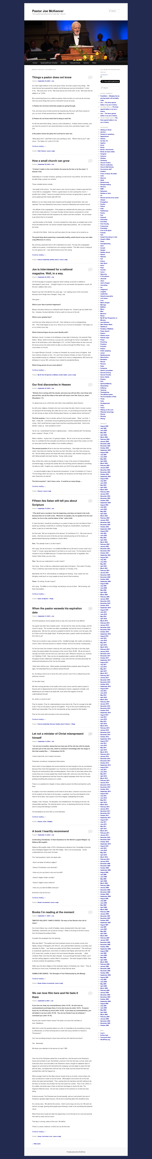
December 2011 (105, 811)
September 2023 (105, 503)
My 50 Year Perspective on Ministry (48, 375)
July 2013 (103, 769)
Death (102, 180)
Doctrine (103, 187)
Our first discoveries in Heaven (51, 384)
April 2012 (103, 802)
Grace (102, 241)
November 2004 (105, 997)
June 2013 (103, 772)
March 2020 (104, 594)
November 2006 (105, 944)
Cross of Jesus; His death (108, 174)
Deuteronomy (104, 182)
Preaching (103, 342)
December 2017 (105, 654)
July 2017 (103, 664)
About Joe (64, 63)
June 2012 (103, 798)
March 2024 (104, 490)
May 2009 (103, 879)
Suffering (103, 388)
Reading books (105, 355)
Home (102, 265)
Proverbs (103, 346)
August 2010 (104, 846)
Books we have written (107, 152)
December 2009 (105, 863)
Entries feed (104, 1035)
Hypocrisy (103, 274)
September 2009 (105, 870)
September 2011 (105, 817)
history (102, 261)
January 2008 (104, 914)
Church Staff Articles (107, 167)
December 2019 (105, 601)
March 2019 (104, 621)
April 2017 (103, 671)
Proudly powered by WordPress (76, 1152)
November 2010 (105, 839)
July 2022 (103, 533)
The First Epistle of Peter (108, 397)
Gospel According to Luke (108, 237)
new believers (104, 322)
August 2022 (104, 531)
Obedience (103, 327)
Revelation (103, 359)
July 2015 (103, 717)
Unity (102, 405)
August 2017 (104, 662)
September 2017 (105, 660)
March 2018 (104, 647)
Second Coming (105, 373)
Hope (102, 268)
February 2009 (104, 885)
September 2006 (105, 949)
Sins (101, 381)
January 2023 (104, 520)
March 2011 (104, 831)
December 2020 (105, 575)
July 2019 (103, 612)
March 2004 (104, 1014)
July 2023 (103, 507)
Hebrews (103, 257)
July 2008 (103, 901)
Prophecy (103, 344)
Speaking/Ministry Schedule (49, 63)
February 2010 (104, 859)
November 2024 (105, 472)
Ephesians (103, 191)
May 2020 (103, 590)
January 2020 (104, 599)
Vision (102, 408)
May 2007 (103, 931)
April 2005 (103, 986)
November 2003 (105, 1023)
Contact (35, 63)
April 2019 (103, 619)
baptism (103, 143)
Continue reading (38, 146)
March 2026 (104, 437)
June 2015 (103, 719)
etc (101, 195)
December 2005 (105, 968)
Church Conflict (105, 163)
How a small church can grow (50, 161)
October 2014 (104, 737)
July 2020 (103, 586)
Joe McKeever (104, 74)
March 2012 (104, 804)
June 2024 (103, 483)
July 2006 (103, 953)
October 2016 (104, 684)
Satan (39, 599)
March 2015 (104, 726)
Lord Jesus (45, 1136)
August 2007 (104, 925)
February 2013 (104, 780)
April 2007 (103, 933)
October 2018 (104, 632)
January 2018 (104, 651)
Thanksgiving (104, 392)
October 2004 (104, 999)
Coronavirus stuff (105, 169)
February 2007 (104, 938)
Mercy (102, 309)
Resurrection (104, 357)
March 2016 (104, 699)
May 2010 (103, 852)
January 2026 (104, 441)
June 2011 (103, 824)
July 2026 (103, 428)
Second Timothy (105, 375)
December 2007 (105, 916)
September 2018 (105, 634)
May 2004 (103, 1010)
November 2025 (105, 446)
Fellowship (103, 219)
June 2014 (103, 745)
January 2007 (104, 940)
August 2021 (104, 557)
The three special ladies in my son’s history (109, 109)
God (101, 235)
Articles (102, 139)
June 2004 (103, 1008)
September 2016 (105, 686)
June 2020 (103, 588)
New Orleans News (106, 324)
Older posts (36, 1144)
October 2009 (104, 868)
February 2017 (104, 675)
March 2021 (104, 568)
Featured (103, 217)
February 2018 (104, 649)
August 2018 (104, 636)
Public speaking (105, 351)
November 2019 (105, 603)
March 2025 (104, 463)
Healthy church (54, 259)
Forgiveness (104, 226)
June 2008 (103, 903)
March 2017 (104, 673)
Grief (102, 246)
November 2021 (105, 551)
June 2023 (103, 509)
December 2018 (105, 627)
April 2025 (103, 461)
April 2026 (103, 435)
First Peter (103, 222)
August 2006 (104, 951)
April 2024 (103, 487)
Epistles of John (105, 193)
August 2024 (104, 479)
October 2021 (104, 553)
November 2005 (105, 971)
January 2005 (104, 992)
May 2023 (103, 511)
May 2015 (103, 721)
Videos (94, 63)
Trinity (102, 399)
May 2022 (103, 538)
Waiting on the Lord (106, 410)
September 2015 (105, 713)
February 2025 (104, 465)
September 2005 (105, 975)
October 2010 (104, 842)
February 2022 (104, 544)
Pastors (43, 151)
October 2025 (104, 448)
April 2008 (103, 907)
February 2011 (104, 833)
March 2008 (104, 909)
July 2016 (103, 691)
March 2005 (104, 988)
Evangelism (104, 202)
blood (102, 145)
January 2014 (104, 756)
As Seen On (104, 141)
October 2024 (104, 474)
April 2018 (103, 645)
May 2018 (103, 643)
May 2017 (103, 669)
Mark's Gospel (105, 303)
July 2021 (103, 560)
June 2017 (103, 667)
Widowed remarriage (107, 412)
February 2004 (104, 1017)
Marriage (103, 305)
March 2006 (104, 962)
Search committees (106, 370)
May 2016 (103, 695)
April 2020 (103, 592)
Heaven (40, 491)
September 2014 (105, 739)
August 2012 (104, 793)
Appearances (104, 136)
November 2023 (105, 498)
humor (102, 272)
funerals (103, 233)
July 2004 (103, 1006)
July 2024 (103, 481)
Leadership (104, 294)
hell (101, 259)
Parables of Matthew (106, 329)
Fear (101, 215)
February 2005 (104, 990)
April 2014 (103, 750)
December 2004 (105, 995)
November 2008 (105, 892)
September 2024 (105, 476)
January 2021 (104, 573)
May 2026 (103, 433)
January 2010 (104, 861)
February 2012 (104, 807)
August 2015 (104, 715)
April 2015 (103, 723)
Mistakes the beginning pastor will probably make (110, 98)
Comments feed (105, 1037)
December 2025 (105, 444)
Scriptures (45, 599)
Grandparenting (105, 244)
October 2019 (104, 605)
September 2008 (105, 896)
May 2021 (103, 564)
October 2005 (104, 973)
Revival (102, 362)
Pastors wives (104, 335)
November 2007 (105, 918)
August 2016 (104, 688)
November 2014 (105, 734)
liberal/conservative (106, 296)
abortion (103, 132)
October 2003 (104, 1025)
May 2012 (103, 800)
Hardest (102, 250)
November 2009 (105, 866)
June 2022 (103, 535)
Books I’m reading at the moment (53, 912)
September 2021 (105, 555)
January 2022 (104, 546)
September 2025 (105, 450)
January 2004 (104, 1019)
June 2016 (103, 693)
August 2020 (104, 584)
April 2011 (103, 828)
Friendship (103, 228)
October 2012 (104, 789)
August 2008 (104, 898)
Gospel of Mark (105, 239)
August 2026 (104, 426)
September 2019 (105, 608)
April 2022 (103, 540)
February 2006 (104, 964)
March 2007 (104, 936)
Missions (103, 314)
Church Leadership (43, 259)
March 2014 (104, 752)
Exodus (102, 204)
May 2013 (103, 774)
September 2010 (105, 844)
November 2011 (105, 813)
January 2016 (104, 704)
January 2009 (104, 887)
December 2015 (105, 706)
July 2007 (103, 927)
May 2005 (103, 984)
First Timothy (104, 224)
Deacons (52, 724)
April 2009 (103, 881)
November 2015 (105, 708)
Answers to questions (107, 134)
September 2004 (105, 1001)
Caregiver (103, 154)
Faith (39, 151)
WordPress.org (105, 1039)
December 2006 (105, 942)
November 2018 (105, 629)
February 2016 (104, 702)
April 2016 (103, 697)
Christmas (103, 160)
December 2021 (105, 549)
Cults (102, 176)
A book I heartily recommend (50, 831)
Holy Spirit (103, 263)
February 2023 (104, 518)
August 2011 (104, 820)
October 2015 (104, 710)
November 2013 (105, 761)
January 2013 (104, 783)
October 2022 (104, 527)
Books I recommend (44, 902)
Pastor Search (104, 331)
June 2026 (103, 430)
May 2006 (103, 957)
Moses (102, 316)
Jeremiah (103, 279)
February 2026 (104, 439)
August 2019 (104, 610)
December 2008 (105, 890)
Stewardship (104, 386)
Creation (103, 171)
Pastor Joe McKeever (48, 11)
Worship (103, 416)
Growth (102, 248)
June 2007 (103, 929)
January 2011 (104, 835)
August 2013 (104, 767)
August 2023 (104, 505)
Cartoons (86, 63)
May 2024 (103, 485)
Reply (51, 599)
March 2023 (104, 516)
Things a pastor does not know (51, 77)
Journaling (103, 285)
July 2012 (103, 796)
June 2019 (103, 614)
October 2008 (104, 894)
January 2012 (104, 809)
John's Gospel (105, 283)
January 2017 (104, 678)
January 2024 (104, 494)
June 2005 (103, 982)
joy (101, 287)
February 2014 (104, 754)
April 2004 (103, 1012)
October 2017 (104, 658)
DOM (102, 189)
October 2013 (104, 763)
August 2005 (104, 977)
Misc (101, 311)
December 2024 (105, 470)
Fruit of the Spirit (105, 230)
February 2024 (104, 492)
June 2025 (103, 457)
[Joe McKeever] (101, 77)
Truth (44, 821)
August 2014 (104, 741)
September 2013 (105, 765)
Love (50, 1136)
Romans (103, 364)
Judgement (104, 289)
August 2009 (104, 872)
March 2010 (104, 857)
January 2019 (104, 625)
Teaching (103, 390)
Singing (102, 379)
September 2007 (105, 922)
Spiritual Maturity (105, 384)
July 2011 (103, 822)
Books (40, 983)
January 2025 (104, 468)
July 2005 (103, 979)
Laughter (103, 292)
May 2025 (103, 459)
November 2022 (105, 525)
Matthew (103, 307)
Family (102, 213)
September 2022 (105, 529)
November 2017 (105, 656)
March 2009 (104, 883)
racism (102, 353)
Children (103, 158)
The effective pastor (106, 394)
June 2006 (103, 955)
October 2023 (104, 500)
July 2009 (103, 874)
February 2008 (104, 912)
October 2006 (104, 947)
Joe (53, 81)
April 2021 (103, 566)
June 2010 (103, 850)
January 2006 (104, 966)
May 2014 (103, 748)
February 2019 (104, 623)
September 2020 (105, 581)
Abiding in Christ (105, 130)
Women (102, 414)
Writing (102, 418)
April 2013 (103, 776)
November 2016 (105, 682)
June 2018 (103, 640)
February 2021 (104, 570)
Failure (102, 206)
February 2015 (104, 728)
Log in (102, 1033)
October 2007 (104, 920)
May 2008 (103, 905)
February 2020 (104, 597)
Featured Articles (75, 63)
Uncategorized (105, 403)
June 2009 (103, 877)
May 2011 (103, 826)
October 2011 (104, 815)
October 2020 (104, 579)
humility (103, 270)
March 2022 (104, 542)
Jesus (39, 1136)
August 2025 (104, 452)
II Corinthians (104, 276)
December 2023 (105, 496)
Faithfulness (104, 211)
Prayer (102, 340)
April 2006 (103, 960)
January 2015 (104, 730)
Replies (49, 821)
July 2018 (103, 638)
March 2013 (104, 778)
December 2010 (105, 837)
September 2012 (105, 791)
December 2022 (105, 522)
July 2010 (103, 848)
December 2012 (105, 785)
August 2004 (104, 1003)
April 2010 (103, 855)
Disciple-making (105, 184)
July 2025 (103, 455)
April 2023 (103, 514)
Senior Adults (63, 375)
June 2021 (103, 562)
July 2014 (103, 743)
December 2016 (105, 680)
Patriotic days (104, 338)
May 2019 (103, 616)
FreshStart (103, 96)
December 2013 (105, 758)
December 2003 (105, 1021)
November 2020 (105, 577)
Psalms (102, 349)
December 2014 (105, 732)
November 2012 (105, 787)
